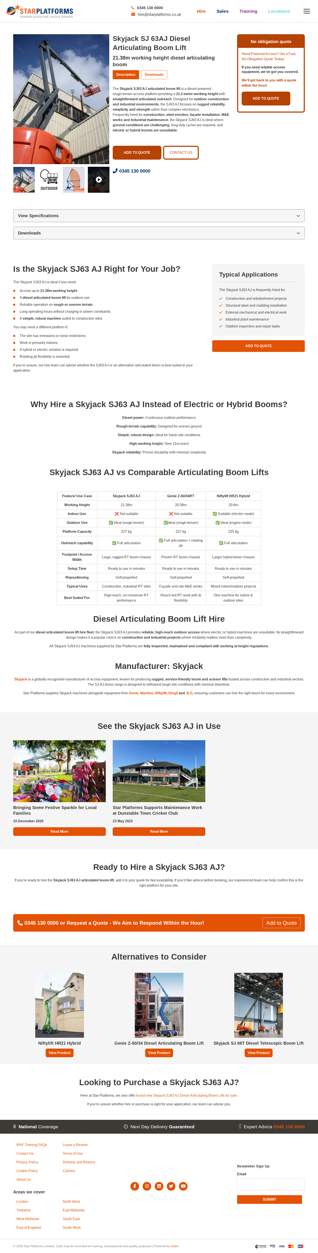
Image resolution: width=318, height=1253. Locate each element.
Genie (133, 693)
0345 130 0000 (150, 8)
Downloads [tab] (154, 74)
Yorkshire (23, 1210)
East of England (28, 1227)
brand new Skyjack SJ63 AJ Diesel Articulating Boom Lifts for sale (186, 1095)
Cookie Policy (27, 1171)
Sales (223, 11)
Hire (201, 11)
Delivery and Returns (79, 1162)
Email (241, 1174)
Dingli (173, 693)
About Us (23, 1179)
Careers (69, 1171)
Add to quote (137, 152)
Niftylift (161, 693)
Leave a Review (75, 1145)
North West (71, 1201)
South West (71, 1227)
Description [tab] (125, 74)
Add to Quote (258, 346)
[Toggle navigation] (307, 11)
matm (175, 1246)
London (22, 1201)
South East (71, 1219)
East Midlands (74, 1210)
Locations (279, 11)
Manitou (146, 693)
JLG (189, 693)
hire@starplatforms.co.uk (159, 14)
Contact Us (25, 1153)
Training (248, 11)
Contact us (181, 152)
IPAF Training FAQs (31, 1145)
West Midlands (27, 1219)
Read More (59, 831)
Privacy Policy (27, 1162)
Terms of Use (73, 1153)
